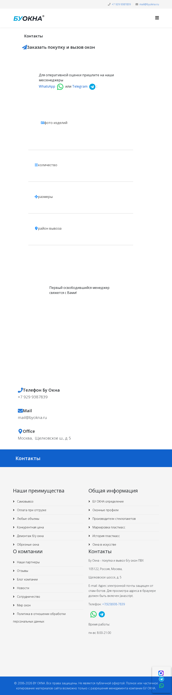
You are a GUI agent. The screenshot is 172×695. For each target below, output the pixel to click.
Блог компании (27, 579)
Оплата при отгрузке (31, 510)
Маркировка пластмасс (108, 527)
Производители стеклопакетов (114, 519)
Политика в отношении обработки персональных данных (39, 617)
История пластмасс (106, 536)
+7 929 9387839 (121, 4)
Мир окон (23, 605)
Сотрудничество (28, 597)
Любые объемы (27, 519)
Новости (22, 588)
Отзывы (22, 571)
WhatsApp (47, 86)
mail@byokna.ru (149, 4)
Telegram (79, 86)
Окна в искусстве (104, 544)
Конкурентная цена (30, 527)
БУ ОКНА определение (108, 501)
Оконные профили (105, 510)
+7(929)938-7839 (114, 604)
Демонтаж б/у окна (30, 536)
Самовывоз (24, 501)
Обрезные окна (27, 544)
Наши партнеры (28, 562)
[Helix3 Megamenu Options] (157, 18)
